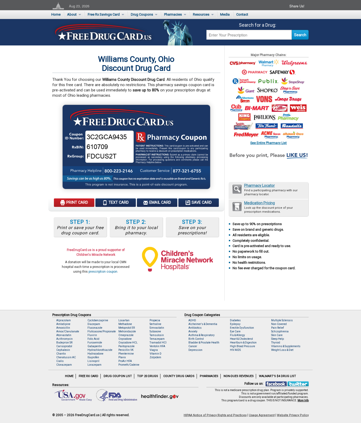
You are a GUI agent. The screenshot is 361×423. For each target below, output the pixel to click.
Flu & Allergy (237, 335)
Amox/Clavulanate (67, 331)
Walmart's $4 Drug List (277, 376)
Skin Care (277, 335)
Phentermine (126, 353)
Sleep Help (277, 338)
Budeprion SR (64, 342)
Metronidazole (127, 331)
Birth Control (196, 338)
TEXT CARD (118, 202)
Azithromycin (64, 338)
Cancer (192, 346)
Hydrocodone (95, 353)
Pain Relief (277, 327)
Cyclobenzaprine (97, 320)
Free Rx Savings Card (104, 14)
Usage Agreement (262, 415)
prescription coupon (103, 271)
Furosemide (94, 342)
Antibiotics (195, 327)
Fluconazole (94, 327)
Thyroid (275, 342)
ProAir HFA (125, 361)
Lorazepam (94, 364)
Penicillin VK (125, 349)
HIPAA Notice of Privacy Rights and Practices (215, 415)
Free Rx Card (88, 376)
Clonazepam (64, 364)
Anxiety (192, 331)
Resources (201, 14)
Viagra (154, 349)
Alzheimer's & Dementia (202, 324)
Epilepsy (235, 324)
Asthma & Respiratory (201, 335)
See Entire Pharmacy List (268, 143)
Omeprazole (125, 335)
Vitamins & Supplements (285, 346)
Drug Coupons (142, 14)
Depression (195, 349)
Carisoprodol (64, 346)
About (72, 14)
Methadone (125, 324)
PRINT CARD (76, 202)
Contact (242, 14)
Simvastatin (157, 327)
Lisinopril (93, 361)
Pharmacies (173, 14)
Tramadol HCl (158, 342)
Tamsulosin (157, 335)
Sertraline (155, 324)
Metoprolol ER (126, 327)
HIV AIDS (235, 349)
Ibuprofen (93, 357)
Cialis (60, 361)
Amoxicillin (63, 327)
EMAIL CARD (159, 202)
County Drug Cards (179, 376)
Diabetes (235, 320)
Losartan (123, 320)
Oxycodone (125, 338)
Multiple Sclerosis (282, 320)
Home (56, 14)
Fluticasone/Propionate (101, 331)
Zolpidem (155, 357)
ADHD (192, 320)
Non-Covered (279, 324)
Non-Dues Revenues (239, 376)
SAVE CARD (201, 202)
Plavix (122, 357)
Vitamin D (155, 353)
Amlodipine (63, 324)
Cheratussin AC (66, 357)
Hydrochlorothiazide (99, 349)
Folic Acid (93, 338)
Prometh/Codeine (128, 364)
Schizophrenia (280, 331)
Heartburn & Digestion (243, 342)
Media (225, 14)
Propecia (155, 320)
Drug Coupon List (118, 376)
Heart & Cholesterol (241, 338)
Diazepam (93, 324)
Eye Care (235, 331)
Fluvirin (92, 335)
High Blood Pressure (242, 346)
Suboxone (155, 331)
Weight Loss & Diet (282, 349)
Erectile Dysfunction (242, 327)
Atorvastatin (63, 335)
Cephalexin (63, 349)
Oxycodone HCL (128, 342)
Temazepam (157, 338)
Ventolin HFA (157, 346)
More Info (303, 400)
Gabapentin (94, 346)
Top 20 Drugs (147, 376)
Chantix (61, 353)
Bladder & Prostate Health (203, 342)
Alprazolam (63, 320)
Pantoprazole (126, 346)
